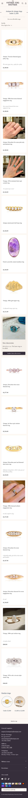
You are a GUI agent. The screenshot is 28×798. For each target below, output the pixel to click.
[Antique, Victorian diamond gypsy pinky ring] (14, 42)
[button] (25, 3)
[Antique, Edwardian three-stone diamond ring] (14, 370)
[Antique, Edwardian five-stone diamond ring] (14, 533)
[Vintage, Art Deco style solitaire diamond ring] (14, 409)
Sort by (3, 23)
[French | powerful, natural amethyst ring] (14, 247)
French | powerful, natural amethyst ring (13, 262)
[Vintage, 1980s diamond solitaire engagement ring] (14, 491)
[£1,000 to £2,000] (19, 701)
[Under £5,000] (7, 701)
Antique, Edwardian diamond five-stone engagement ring (13, 592)
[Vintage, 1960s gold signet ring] (14, 286)
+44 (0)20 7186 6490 (6, 752)
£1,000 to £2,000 (19, 710)
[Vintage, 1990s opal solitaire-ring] (14, 619)
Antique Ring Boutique (9, 794)
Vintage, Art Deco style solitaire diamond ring (11, 424)
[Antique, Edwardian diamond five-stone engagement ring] (14, 577)
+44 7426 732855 (6, 740)
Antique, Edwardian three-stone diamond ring (11, 385)
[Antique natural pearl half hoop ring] (14, 208)
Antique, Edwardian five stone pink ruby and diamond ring (13, 143)
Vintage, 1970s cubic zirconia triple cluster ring (12, 676)
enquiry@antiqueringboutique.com (11, 731)
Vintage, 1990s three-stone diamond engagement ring (12, 99)
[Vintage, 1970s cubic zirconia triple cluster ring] (14, 661)
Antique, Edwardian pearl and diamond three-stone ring (13, 463)
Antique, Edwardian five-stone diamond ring (11, 549)
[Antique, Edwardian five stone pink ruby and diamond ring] (14, 128)
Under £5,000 (7, 710)
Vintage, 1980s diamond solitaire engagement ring (11, 507)
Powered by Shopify (18, 794)
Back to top (14, 721)
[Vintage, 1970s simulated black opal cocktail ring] (14, 167)
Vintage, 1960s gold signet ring (11, 300)
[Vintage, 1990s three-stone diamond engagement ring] (14, 84)
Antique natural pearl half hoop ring (12, 223)
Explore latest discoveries (14, 353)
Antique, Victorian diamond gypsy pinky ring (12, 57)
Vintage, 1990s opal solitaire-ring (11, 633)
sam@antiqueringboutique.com (10, 738)
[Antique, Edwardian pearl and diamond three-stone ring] (14, 448)
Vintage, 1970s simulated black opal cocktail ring (12, 182)
